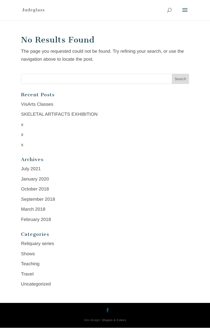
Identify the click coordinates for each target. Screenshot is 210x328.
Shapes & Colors (114, 320)
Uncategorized (36, 284)
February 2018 (36, 219)
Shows (28, 253)
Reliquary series (37, 243)
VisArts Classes (37, 104)
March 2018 (33, 209)
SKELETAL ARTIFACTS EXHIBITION (59, 114)
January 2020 (35, 179)
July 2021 (31, 168)
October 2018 (35, 189)
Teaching (30, 263)
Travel (27, 274)
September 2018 (38, 199)
